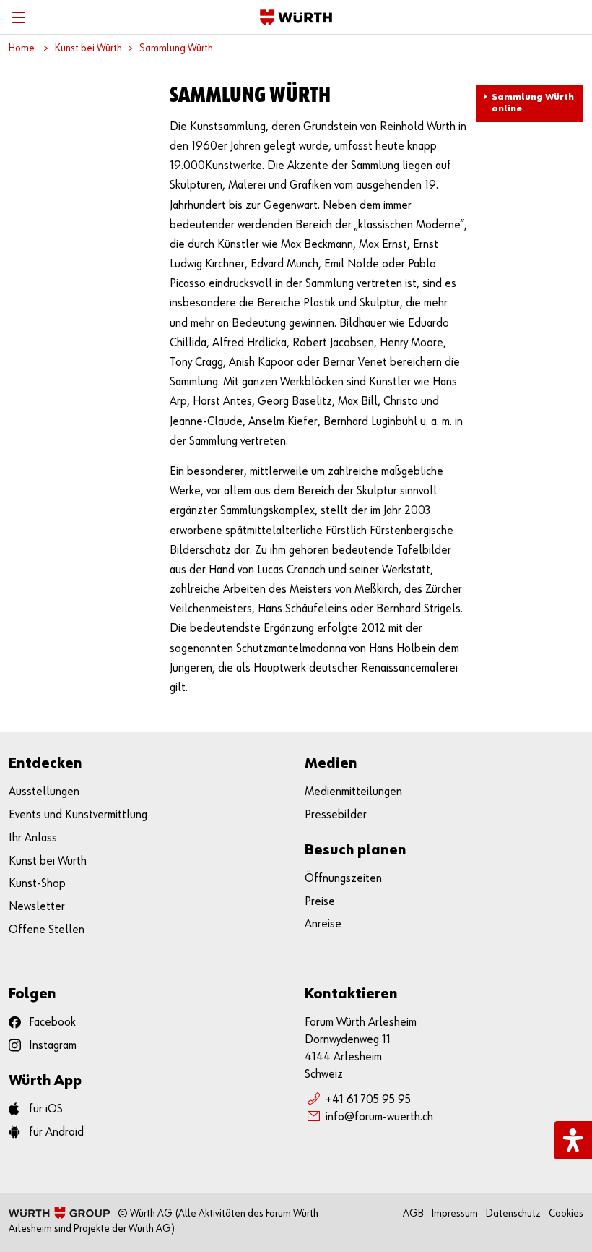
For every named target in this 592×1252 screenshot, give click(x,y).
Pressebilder (336, 815)
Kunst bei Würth (88, 48)
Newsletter (37, 907)
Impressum (455, 1213)
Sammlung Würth (176, 48)
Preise (320, 902)
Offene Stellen (46, 930)
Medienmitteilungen (353, 792)
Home (22, 48)
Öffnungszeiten (343, 878)
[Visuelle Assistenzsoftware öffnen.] (573, 1140)
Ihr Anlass (33, 838)
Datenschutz (513, 1213)
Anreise (323, 924)
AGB (413, 1213)
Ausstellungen (44, 792)
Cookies (566, 1213)
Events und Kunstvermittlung (78, 815)
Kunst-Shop (37, 884)
